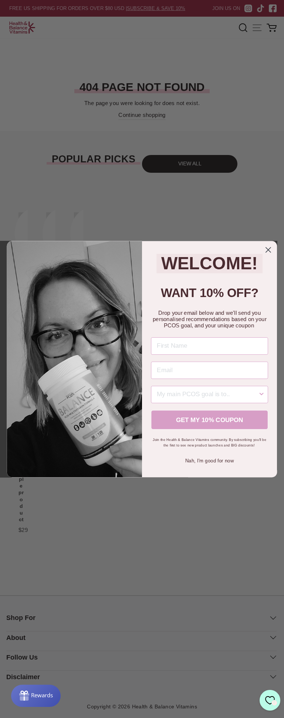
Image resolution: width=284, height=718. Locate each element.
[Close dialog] (268, 250)
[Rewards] (36, 696)
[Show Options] (261, 394)
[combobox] (207, 394)
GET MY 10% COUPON (209, 419)
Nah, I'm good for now (209, 460)
